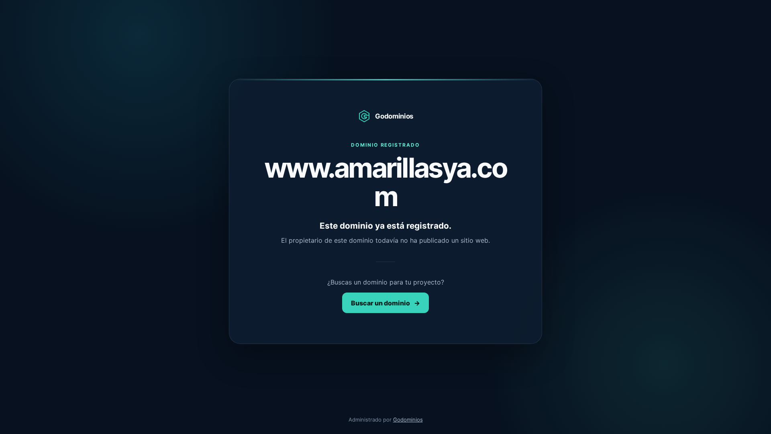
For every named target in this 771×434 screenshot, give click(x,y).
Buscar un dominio (385, 303)
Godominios (408, 419)
